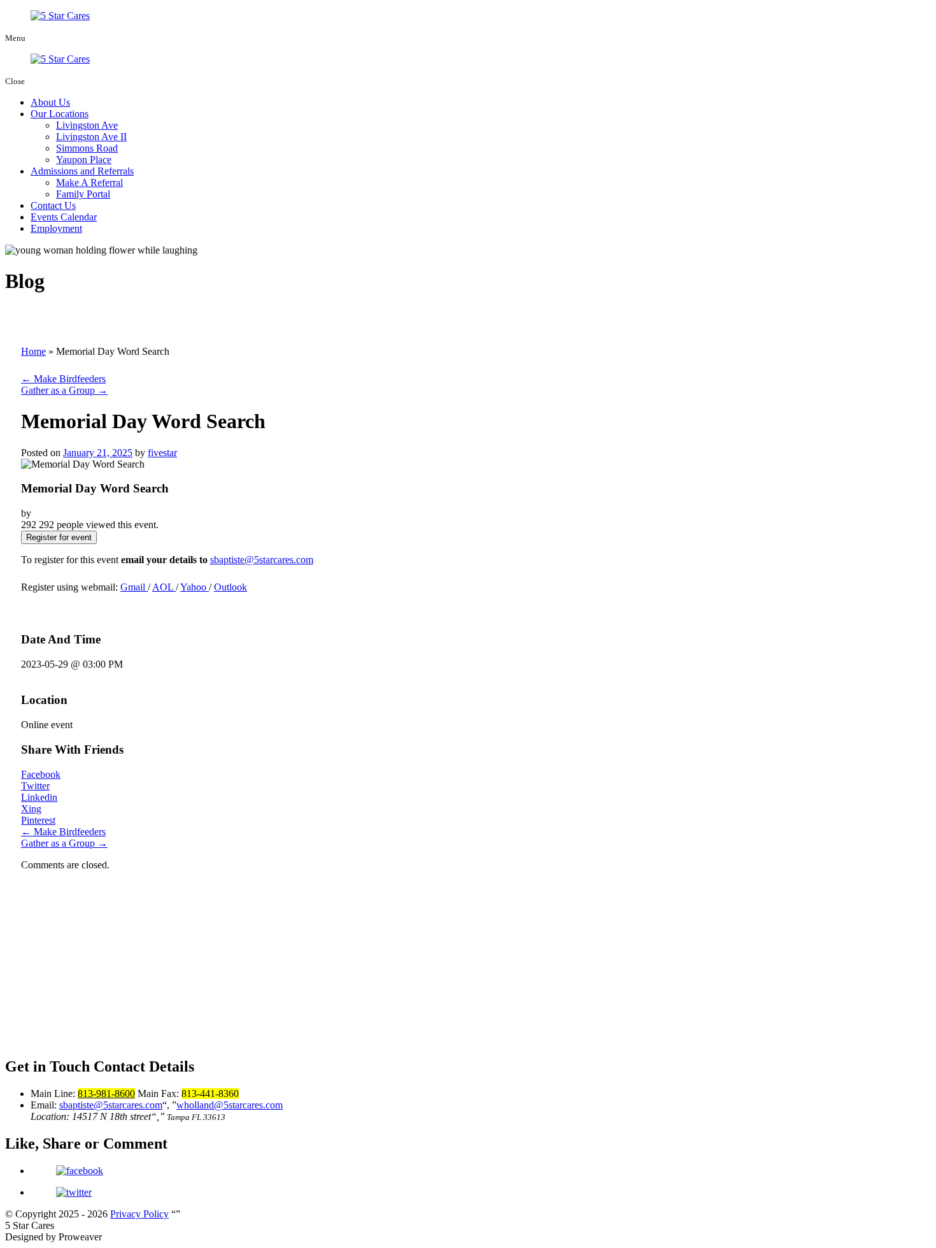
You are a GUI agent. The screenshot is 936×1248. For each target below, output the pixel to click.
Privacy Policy (139, 1214)
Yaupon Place (83, 159)
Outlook (230, 587)
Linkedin (39, 797)
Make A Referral (89, 182)
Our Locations (60, 113)
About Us (50, 102)
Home (33, 351)
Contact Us (53, 205)
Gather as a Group (64, 390)
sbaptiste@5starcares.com (261, 559)
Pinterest (38, 820)
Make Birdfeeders (63, 378)
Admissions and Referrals (82, 171)
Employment (56, 228)
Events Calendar (64, 217)
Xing (31, 808)
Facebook (40, 774)
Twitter (35, 785)
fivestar (162, 452)
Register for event (59, 537)
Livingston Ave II (91, 136)
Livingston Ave (87, 125)
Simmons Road (87, 148)
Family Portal (83, 194)
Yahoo (194, 587)
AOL (164, 587)
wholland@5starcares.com (229, 1105)
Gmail (134, 587)
